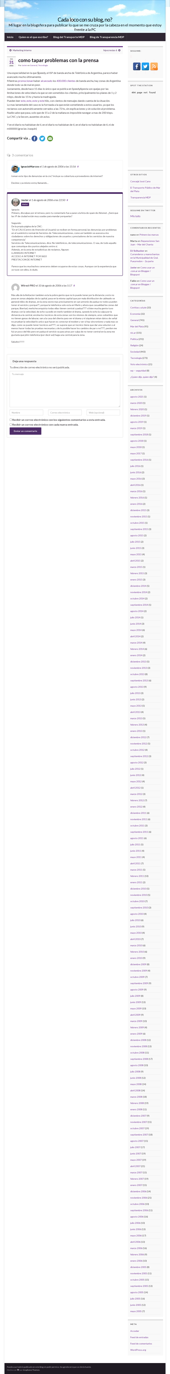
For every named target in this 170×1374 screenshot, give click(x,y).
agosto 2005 (136, 1292)
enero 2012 (136, 806)
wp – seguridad (138, 370)
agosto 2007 (136, 1140)
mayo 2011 (136, 857)
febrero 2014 (137, 648)
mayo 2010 (136, 932)
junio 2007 (135, 1153)
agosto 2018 (136, 440)
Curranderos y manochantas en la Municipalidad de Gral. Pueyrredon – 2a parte (145, 258)
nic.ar (133, 332)
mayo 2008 (136, 1084)
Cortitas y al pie (138, 307)
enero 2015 (136, 579)
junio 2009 (135, 1002)
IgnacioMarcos (30, 166)
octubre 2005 (137, 1279)
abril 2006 (135, 1241)
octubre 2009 (137, 976)
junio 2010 (135, 926)
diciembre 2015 (138, 510)
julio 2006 (135, 1222)
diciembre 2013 (138, 661)
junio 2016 (135, 472)
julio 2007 (135, 1147)
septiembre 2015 (139, 529)
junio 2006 (135, 1229)
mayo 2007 (136, 1159)
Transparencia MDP (140, 197)
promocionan (25, 80)
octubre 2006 (137, 1204)
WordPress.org (138, 1349)
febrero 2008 (137, 1103)
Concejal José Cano (140, 181)
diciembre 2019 (138, 415)
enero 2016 (136, 503)
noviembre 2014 (138, 592)
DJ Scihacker (137, 250)
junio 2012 (135, 775)
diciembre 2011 (138, 812)
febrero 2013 (137, 724)
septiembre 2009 (139, 983)
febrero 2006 (137, 1254)
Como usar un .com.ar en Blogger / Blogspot (142, 271)
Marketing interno (22, 50)
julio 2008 (135, 1071)
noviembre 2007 (138, 1122)
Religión (134, 345)
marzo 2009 (136, 1021)
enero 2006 (136, 1260)
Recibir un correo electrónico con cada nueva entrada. (45, 424)
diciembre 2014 (138, 585)
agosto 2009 (136, 989)
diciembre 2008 (138, 1040)
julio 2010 (135, 920)
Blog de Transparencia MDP (107, 37)
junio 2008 (135, 1077)
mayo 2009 (136, 1008)
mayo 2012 (136, 781)
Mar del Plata (137, 326)
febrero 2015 (137, 573)
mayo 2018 (136, 447)
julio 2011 (135, 844)
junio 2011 (135, 850)
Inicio (10, 37)
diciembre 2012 (138, 737)
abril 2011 (135, 863)
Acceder (134, 1331)
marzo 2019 (136, 428)
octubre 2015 (137, 522)
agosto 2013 (136, 686)
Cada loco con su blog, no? (85, 19)
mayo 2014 (136, 630)
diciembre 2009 (138, 964)
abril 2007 (135, 1166)
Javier (24, 65)
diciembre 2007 (138, 1115)
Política (134, 339)
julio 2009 (135, 995)
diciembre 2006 (138, 1191)
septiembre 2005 (139, 1286)
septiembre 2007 (139, 1134)
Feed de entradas (139, 1337)
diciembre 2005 (138, 1267)
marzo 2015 (136, 567)
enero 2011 (136, 882)
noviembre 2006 (138, 1197)
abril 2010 (135, 939)
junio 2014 (135, 623)
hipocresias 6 (110, 50)
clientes (71, 80)
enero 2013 (136, 730)
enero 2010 (136, 958)
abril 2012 (135, 787)
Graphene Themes (31, 1370)
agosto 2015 (136, 535)
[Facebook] (137, 66)
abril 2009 (135, 1014)
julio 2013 (135, 693)
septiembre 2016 (139, 459)
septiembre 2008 (139, 1058)
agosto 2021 (136, 396)
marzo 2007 (136, 1172)
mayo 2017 (136, 453)
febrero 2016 (137, 497)
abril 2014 (135, 636)
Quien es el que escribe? (33, 37)
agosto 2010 (136, 913)
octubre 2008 (137, 1052)
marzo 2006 (136, 1248)
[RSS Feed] (154, 66)
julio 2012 (135, 768)
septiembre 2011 (139, 831)
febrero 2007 (137, 1178)
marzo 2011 (136, 869)
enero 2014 (136, 655)
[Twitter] (145, 66)
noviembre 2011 (138, 819)
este (23, 100)
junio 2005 (135, 1304)
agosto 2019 (136, 421)
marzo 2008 (136, 1096)
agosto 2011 (136, 838)
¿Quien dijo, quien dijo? (142, 376)
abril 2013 (135, 712)
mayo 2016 (136, 478)
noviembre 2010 (138, 894)
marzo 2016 (136, 491)
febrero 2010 (137, 951)
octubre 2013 (137, 674)
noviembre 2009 (138, 970)
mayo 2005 (136, 1311)
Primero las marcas (149, 234)
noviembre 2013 (138, 667)
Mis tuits (135, 216)
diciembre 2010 (138, 888)
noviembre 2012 (138, 743)
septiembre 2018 (139, 434)
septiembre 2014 (139, 604)
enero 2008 (136, 1109)
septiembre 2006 (139, 1210)
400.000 (61, 80)
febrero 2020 (137, 409)
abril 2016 (135, 485)
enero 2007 (136, 1185)
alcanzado (46, 80)
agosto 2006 (136, 1216)
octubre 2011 (137, 825)
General (33, 65)
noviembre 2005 (138, 1273)
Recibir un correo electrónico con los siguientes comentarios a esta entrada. (59, 419)
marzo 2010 (136, 945)
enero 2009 (136, 1033)
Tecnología (43, 65)
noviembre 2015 (138, 516)
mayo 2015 (136, 554)
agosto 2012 (136, 762)
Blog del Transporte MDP (69, 37)
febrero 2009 (137, 1027)
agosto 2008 (136, 1065)
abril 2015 (135, 560)
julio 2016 (135, 466)
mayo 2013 (136, 705)
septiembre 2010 (139, 907)
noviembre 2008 (138, 1046)
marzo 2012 (136, 794)
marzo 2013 (136, 718)
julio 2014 (135, 617)
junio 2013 (135, 699)
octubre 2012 (137, 749)
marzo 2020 (136, 403)
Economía (135, 313)
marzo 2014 (136, 642)
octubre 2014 (137, 598)
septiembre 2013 (139, 680)
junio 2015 (135, 548)
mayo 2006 (136, 1235)
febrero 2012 (137, 800)
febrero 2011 (137, 876)
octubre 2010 (137, 901)
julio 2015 (135, 541)
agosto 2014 (136, 611)
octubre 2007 (137, 1128)
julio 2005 (135, 1298)
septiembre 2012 (139, 756)
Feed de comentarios (141, 1343)
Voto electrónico (139, 364)
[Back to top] (162, 1366)
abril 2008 (135, 1090)
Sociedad (135, 351)
